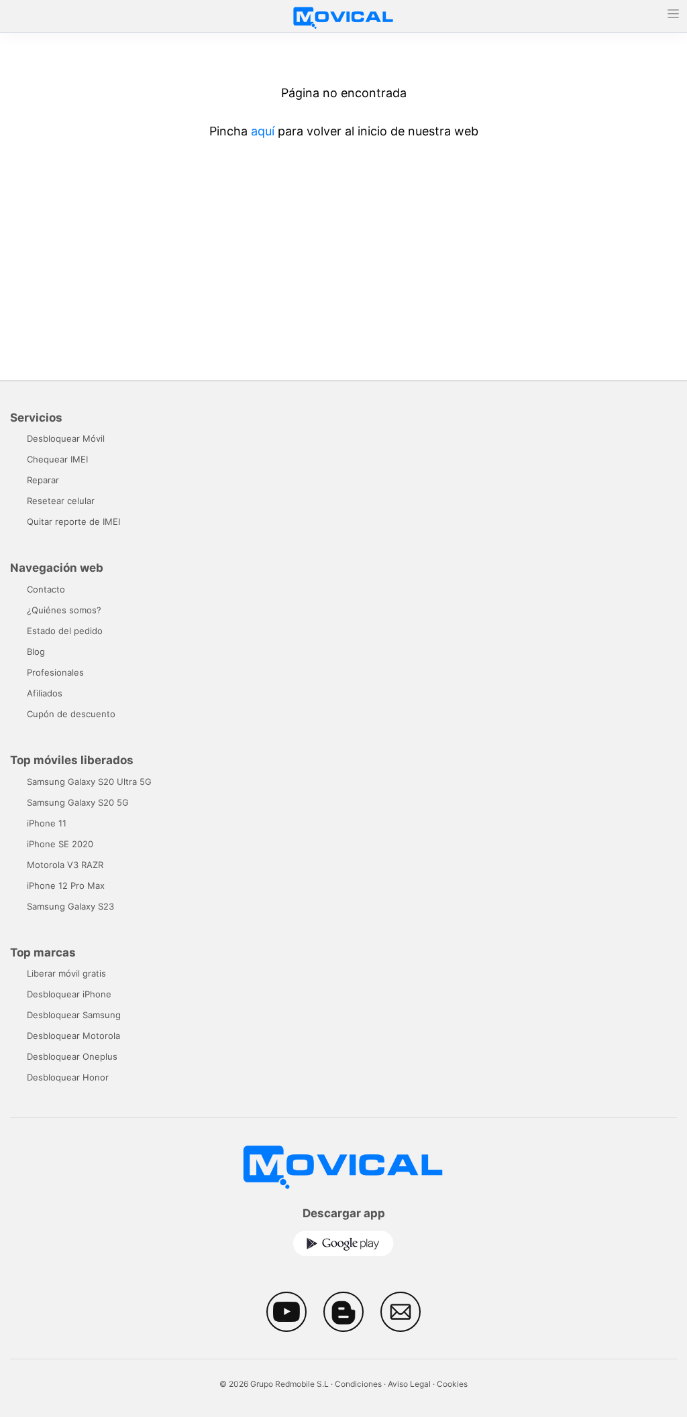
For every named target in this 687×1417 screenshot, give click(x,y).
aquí (262, 131)
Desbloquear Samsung (74, 1014)
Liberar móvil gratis (66, 973)
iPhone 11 (46, 823)
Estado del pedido (65, 630)
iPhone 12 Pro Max (66, 885)
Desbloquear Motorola (73, 1035)
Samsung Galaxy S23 (70, 906)
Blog (36, 651)
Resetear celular (61, 500)
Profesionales (55, 672)
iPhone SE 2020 (60, 844)
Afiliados (44, 693)
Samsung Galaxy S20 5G (78, 802)
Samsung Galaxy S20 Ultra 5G (89, 781)
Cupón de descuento (71, 713)
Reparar (43, 480)
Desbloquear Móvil (66, 438)
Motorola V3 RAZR (65, 864)
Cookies (452, 1384)
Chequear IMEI (57, 459)
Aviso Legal (409, 1384)
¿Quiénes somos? (64, 610)
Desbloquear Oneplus (72, 1056)
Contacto (46, 589)
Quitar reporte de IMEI (73, 521)
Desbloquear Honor (68, 1077)
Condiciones (358, 1384)
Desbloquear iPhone (69, 994)
